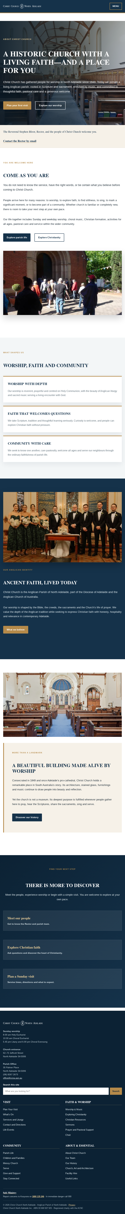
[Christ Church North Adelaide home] (55, 6)
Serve (6, 1168)
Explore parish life (17, 237)
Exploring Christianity (75, 1114)
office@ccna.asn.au (12, 1078)
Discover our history (27, 817)
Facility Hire (71, 1173)
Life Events (8, 1130)
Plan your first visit (17, 105)
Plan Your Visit (10, 1109)
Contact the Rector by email (19, 141)
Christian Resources (75, 1119)
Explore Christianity (49, 237)
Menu (115, 6)
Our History (71, 1163)
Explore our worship (50, 105)
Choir (68, 1135)
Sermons (70, 1125)
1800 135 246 (38, 1196)
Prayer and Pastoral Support (79, 1130)
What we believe (16, 629)
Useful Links (71, 1178)
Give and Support (11, 1173)
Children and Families (14, 1158)
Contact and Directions (14, 1125)
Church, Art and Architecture (79, 1168)
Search (116, 1091)
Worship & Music (73, 1109)
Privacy (72, 1205)
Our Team (70, 1158)
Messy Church (10, 1163)
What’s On (8, 1114)
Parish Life (8, 1153)
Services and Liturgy (13, 1119)
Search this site (11, 1085)
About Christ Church (75, 1153)
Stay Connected (11, 1178)
